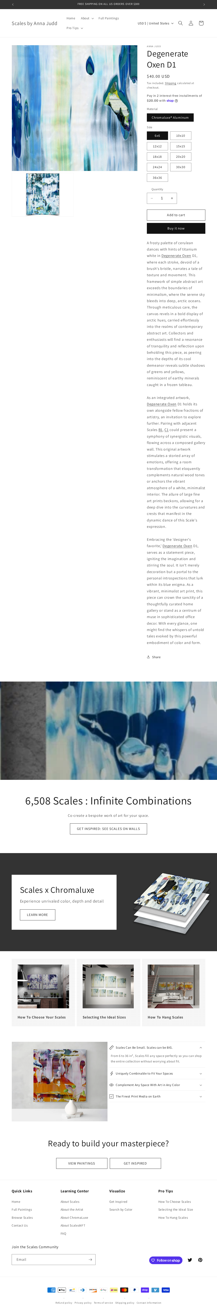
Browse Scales (22, 1217)
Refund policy (64, 1302)
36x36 (157, 177)
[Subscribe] (90, 1259)
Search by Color (120, 1209)
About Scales (70, 1201)
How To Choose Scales (174, 1201)
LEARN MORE (37, 914)
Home (16, 1201)
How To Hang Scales (173, 1217)
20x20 (181, 156)
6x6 (157, 135)
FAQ (63, 1233)
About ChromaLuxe (75, 1217)
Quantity (157, 189)
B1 (161, 429)
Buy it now (176, 228)
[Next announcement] (204, 4)
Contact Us (20, 1225)
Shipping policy (125, 1302)
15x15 (180, 146)
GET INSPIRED (135, 1163)
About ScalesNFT (73, 1225)
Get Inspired (118, 1201)
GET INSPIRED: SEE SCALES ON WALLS (108, 828)
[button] (87, 18)
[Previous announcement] (13, 4)
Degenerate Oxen (176, 255)
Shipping (170, 83)
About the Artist (72, 1209)
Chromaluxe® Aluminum (170, 117)
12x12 (157, 146)
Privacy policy (83, 1302)
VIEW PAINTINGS (81, 1163)
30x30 (181, 167)
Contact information (149, 1302)
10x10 (180, 135)
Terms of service (103, 1302)
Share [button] (156, 657)
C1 (166, 429)
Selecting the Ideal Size (175, 1209)
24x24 (157, 167)
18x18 (157, 156)
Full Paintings (22, 1209)
